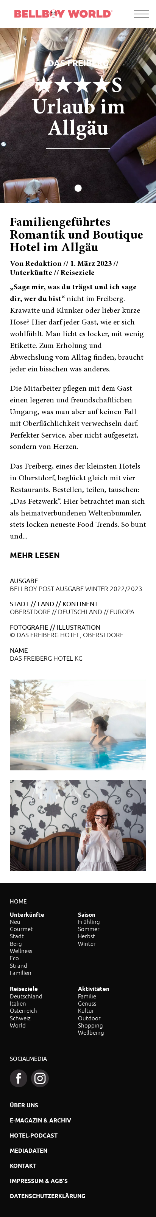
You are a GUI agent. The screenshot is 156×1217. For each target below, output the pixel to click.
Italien (18, 1003)
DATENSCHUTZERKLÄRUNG (48, 1196)
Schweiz (20, 1018)
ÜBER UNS (24, 1105)
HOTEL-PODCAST (34, 1135)
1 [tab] (78, 189)
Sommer (89, 928)
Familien (20, 972)
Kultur (86, 1010)
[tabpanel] (78, 115)
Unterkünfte (27, 914)
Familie (87, 996)
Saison (86, 914)
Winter (87, 943)
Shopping (90, 1025)
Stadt (17, 936)
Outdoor (89, 1018)
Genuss (87, 1003)
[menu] (141, 14)
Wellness (21, 950)
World (18, 1025)
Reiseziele (24, 988)
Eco (14, 958)
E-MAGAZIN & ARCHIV (40, 1120)
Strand (18, 965)
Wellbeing (91, 1032)
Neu (15, 921)
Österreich (23, 1010)
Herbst (86, 936)
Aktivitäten (93, 988)
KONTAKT (23, 1165)
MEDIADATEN (28, 1150)
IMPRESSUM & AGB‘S (39, 1180)
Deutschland (26, 996)
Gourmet (21, 928)
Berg (16, 943)
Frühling (89, 921)
